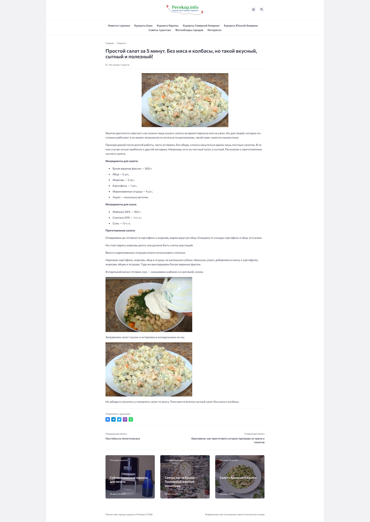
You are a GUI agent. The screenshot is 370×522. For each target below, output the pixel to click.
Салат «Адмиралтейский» (238, 477)
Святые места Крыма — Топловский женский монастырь (181, 481)
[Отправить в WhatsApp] (131, 419)
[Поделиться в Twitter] (119, 419)
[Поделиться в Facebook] (108, 419)
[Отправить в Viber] (125, 419)
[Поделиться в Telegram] (113, 419)
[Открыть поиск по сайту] (261, 9)
